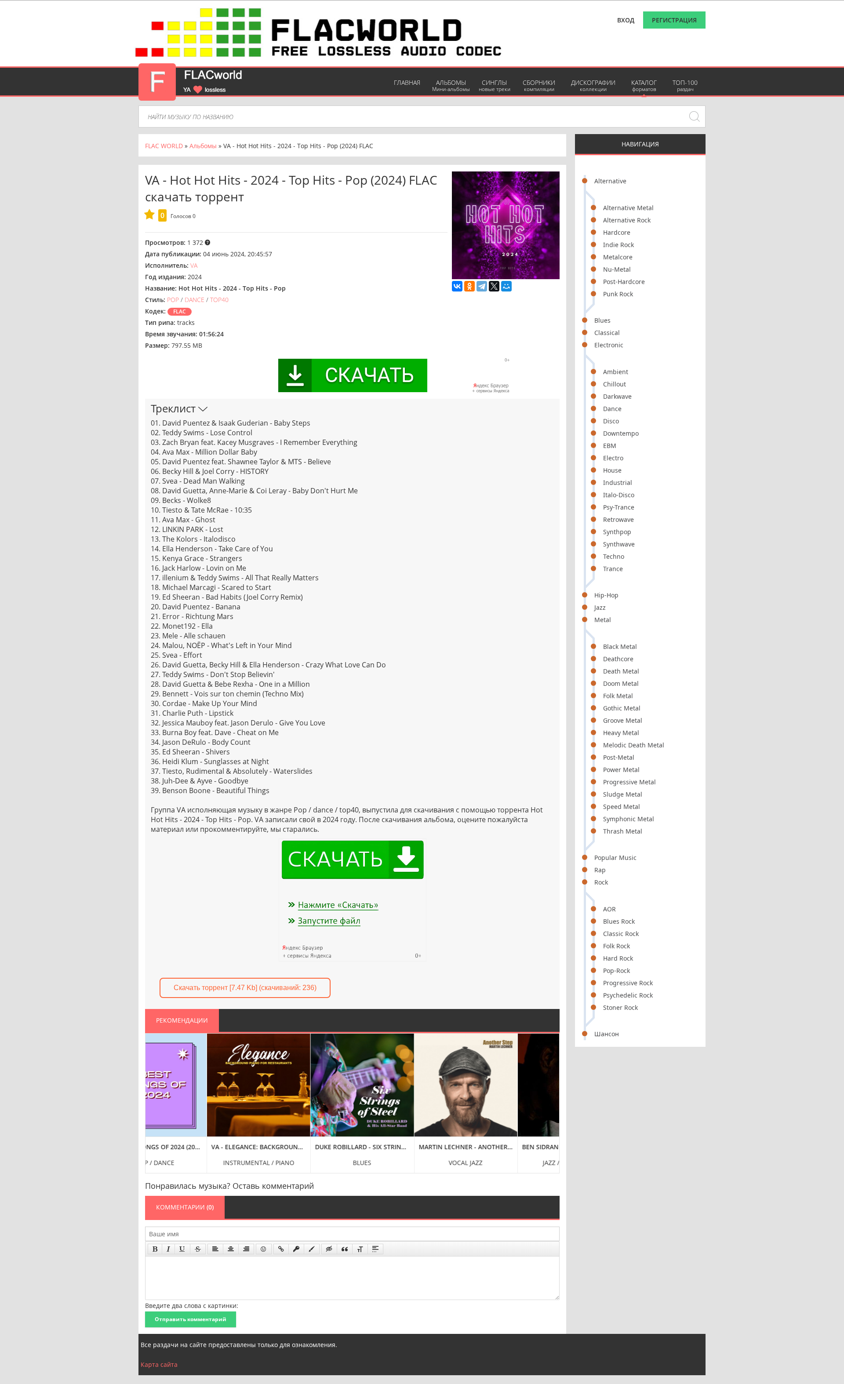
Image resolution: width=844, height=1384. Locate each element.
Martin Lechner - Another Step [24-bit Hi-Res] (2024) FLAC (404, 1147)
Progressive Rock (628, 983)
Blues (602, 320)
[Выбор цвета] (312, 1249)
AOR (609, 909)
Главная (407, 82)
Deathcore (618, 659)
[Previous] (154, 1097)
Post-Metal (618, 757)
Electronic (608, 345)
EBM (609, 445)
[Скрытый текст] (329, 1249)
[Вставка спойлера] (375, 1249)
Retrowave (618, 519)
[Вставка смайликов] (264, 1249)
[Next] (550, 1097)
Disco (611, 421)
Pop (173, 299)
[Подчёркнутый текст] (182, 1249)
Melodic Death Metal (633, 745)
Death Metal (621, 671)
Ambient (615, 372)
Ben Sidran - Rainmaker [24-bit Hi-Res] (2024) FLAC (508, 1147)
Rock (601, 882)
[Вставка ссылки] (281, 1249)
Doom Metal (621, 683)
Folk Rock (616, 946)
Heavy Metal (621, 732)
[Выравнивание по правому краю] (246, 1249)
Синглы (494, 85)
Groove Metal (622, 720)
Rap (600, 870)
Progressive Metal (629, 782)
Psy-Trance (618, 507)
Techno (613, 556)
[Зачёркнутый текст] (198, 1249)
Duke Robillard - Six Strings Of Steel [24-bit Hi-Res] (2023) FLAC (301, 1147)
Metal (602, 620)
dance (194, 299)
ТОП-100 (685, 85)
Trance (613, 569)
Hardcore (616, 232)
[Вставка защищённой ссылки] (296, 1249)
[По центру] (231, 1249)
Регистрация (674, 20)
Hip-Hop (606, 595)
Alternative (610, 181)
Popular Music (615, 857)
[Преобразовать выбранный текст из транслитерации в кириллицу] (360, 1249)
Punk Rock (618, 294)
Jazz (600, 607)
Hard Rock (618, 958)
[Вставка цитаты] (345, 1249)
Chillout (614, 384)
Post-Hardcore (624, 281)
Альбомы (451, 85)
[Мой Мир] (506, 286)
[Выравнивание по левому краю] (215, 1249)
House (612, 470)
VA (193, 265)
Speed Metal (621, 806)
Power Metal (621, 769)
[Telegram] (482, 286)
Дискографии (593, 85)
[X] (494, 286)
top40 (219, 299)
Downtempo (621, 433)
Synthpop (617, 532)
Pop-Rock (616, 970)
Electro (613, 458)
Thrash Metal (622, 831)
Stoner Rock (620, 1007)
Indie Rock (618, 244)
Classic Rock (621, 933)
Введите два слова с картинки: (191, 1305)
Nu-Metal (617, 269)
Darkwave (617, 396)
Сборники (539, 85)
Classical (607, 332)
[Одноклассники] (469, 286)
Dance (612, 408)
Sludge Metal (622, 794)
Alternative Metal (628, 208)
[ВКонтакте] (457, 286)
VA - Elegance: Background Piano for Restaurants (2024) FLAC (197, 1147)
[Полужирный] (155, 1249)
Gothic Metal (621, 708)
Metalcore (618, 257)
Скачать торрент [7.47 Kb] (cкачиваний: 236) (245, 987)
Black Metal (620, 646)
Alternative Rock (627, 220)
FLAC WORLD (164, 146)
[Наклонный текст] (168, 1249)
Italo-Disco (618, 495)
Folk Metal (618, 696)
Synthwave (619, 544)
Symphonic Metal (628, 819)
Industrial (617, 482)
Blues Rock (619, 921)
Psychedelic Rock (628, 995)
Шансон (606, 1034)
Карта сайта (159, 1364)
